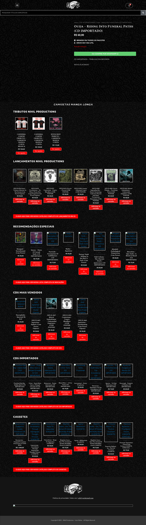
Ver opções (21, 153)
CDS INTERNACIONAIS (87, 22)
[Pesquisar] (143, 12)
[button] (17, 5)
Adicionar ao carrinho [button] (19, 200)
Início (76, 22)
